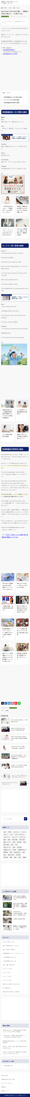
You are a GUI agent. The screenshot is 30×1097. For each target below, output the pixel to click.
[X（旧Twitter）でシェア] (2, 703)
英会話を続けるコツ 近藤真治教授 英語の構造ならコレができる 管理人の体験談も (14, 1030)
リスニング (14, 837)
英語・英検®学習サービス (10, 945)
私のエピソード (7, 847)
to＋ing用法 (6, 988)
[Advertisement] (15, 72)
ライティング (7, 837)
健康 (5, 839)
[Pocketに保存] (12, 703)
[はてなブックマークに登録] (9, 703)
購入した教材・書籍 (9, 949)
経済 (14, 847)
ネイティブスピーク (19, 834)
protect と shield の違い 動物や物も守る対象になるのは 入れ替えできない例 (15, 1052)
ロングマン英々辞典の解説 (11, 100)
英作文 (14, 849)
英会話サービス (7, 849)
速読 (15, 857)
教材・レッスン (7, 842)
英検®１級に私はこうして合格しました (9, 2)
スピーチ (24, 832)
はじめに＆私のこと (9, 942)
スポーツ (6, 834)
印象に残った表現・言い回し (11, 984)
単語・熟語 (14, 839)
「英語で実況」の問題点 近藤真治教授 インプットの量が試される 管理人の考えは (14, 1036)
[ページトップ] (26, 1093)
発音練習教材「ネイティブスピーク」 (13, 953)
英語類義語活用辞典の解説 (11, 102)
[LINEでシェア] (19, 703)
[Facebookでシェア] (6, 703)
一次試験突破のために (9, 957)
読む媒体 (6, 857)
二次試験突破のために (9, 961)
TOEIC (9, 832)
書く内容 (19, 842)
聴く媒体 (19, 847)
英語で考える (17, 852)
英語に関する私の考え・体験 (11, 991)
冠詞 (9, 839)
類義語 (7, 710)
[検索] (25, 818)
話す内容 (18, 855)
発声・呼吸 (6, 844)
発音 (12, 844)
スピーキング (16, 832)
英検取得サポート (22, 849)
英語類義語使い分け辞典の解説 (13, 97)
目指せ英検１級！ (8, 1065)
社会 (16, 844)
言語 (5, 855)
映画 (14, 842)
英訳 (11, 852)
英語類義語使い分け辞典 (10, 54)
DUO (5, 832)
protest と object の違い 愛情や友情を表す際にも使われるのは (15, 1047)
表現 (24, 852)
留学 (25, 842)
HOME (5, 8)
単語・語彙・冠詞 (14, 8)
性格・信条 (22, 839)
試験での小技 (11, 855)
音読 (20, 857)
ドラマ (11, 834)
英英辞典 (6, 852)
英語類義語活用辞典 (9, 50)
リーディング (22, 837)
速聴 (11, 857)
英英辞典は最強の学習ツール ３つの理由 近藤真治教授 (14, 1041)
